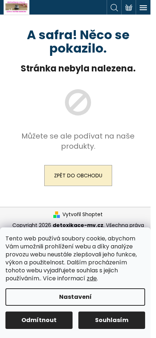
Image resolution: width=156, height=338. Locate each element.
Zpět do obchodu (78, 175)
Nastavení (75, 297)
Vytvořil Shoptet (82, 214)
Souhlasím (111, 320)
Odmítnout (39, 320)
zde (92, 278)
